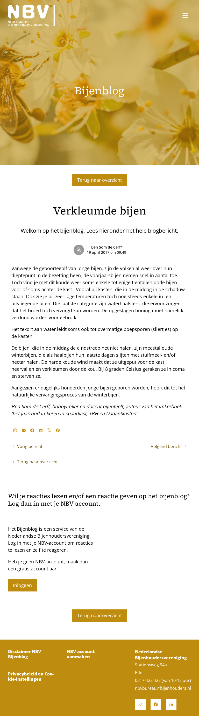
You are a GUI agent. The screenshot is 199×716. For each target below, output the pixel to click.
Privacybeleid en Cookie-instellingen (31, 676)
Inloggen (22, 585)
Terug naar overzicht (99, 180)
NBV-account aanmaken (81, 654)
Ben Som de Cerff (106, 247)
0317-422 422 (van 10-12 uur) (163, 680)
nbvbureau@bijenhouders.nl (163, 688)
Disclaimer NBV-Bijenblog (25, 654)
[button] (15, 430)
